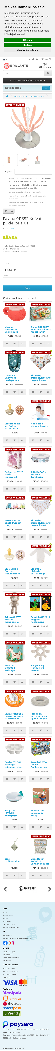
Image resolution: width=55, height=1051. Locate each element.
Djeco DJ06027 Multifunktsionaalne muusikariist (42, 329)
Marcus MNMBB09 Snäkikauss (11, 329)
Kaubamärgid (9, 952)
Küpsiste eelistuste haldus (13, 1048)
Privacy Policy (9, 924)
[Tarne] (33, 59)
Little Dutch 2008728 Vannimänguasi (40, 861)
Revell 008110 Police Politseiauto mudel (39, 766)
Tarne (5, 918)
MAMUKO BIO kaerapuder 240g (38, 813)
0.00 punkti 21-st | (28, 80)
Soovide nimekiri (10, 974)
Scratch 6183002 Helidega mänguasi (10, 669)
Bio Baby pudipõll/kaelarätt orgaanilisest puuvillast (41, 379)
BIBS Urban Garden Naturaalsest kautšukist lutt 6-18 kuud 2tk (13, 573)
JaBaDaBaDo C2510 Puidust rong (13, 523)
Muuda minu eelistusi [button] (27, 50)
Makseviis (7, 921)
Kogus (5, 275)
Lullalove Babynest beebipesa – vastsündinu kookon (12, 380)
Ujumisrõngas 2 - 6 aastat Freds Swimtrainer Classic (14, 717)
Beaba (11, 228)
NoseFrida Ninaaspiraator (39, 425)
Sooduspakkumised (11, 958)
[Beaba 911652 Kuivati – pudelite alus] (27, 126)
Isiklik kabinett (9, 968)
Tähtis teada (8, 915)
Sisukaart (7, 960)
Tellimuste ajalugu (10, 971)
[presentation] (5, 889)
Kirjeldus (8, 171)
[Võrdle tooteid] (46, 59)
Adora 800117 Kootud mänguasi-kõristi (13, 621)
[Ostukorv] (50, 59)
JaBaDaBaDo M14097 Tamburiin (38, 474)
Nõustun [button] (27, 40)
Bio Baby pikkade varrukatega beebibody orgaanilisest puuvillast (38, 574)
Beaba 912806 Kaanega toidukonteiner (13, 764)
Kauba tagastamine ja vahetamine (17, 938)
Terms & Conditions (11, 927)
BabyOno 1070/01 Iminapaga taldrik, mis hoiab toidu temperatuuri (12, 816)
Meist (5, 912)
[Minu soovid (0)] (43, 59)
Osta (27, 288)
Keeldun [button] (27, 45)
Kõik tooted (7, 955)
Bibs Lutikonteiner (13, 860)
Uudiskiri (6, 977)
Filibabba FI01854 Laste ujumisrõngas (39, 716)
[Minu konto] (38, 59)
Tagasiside (7, 935)
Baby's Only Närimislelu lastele (37, 668)
